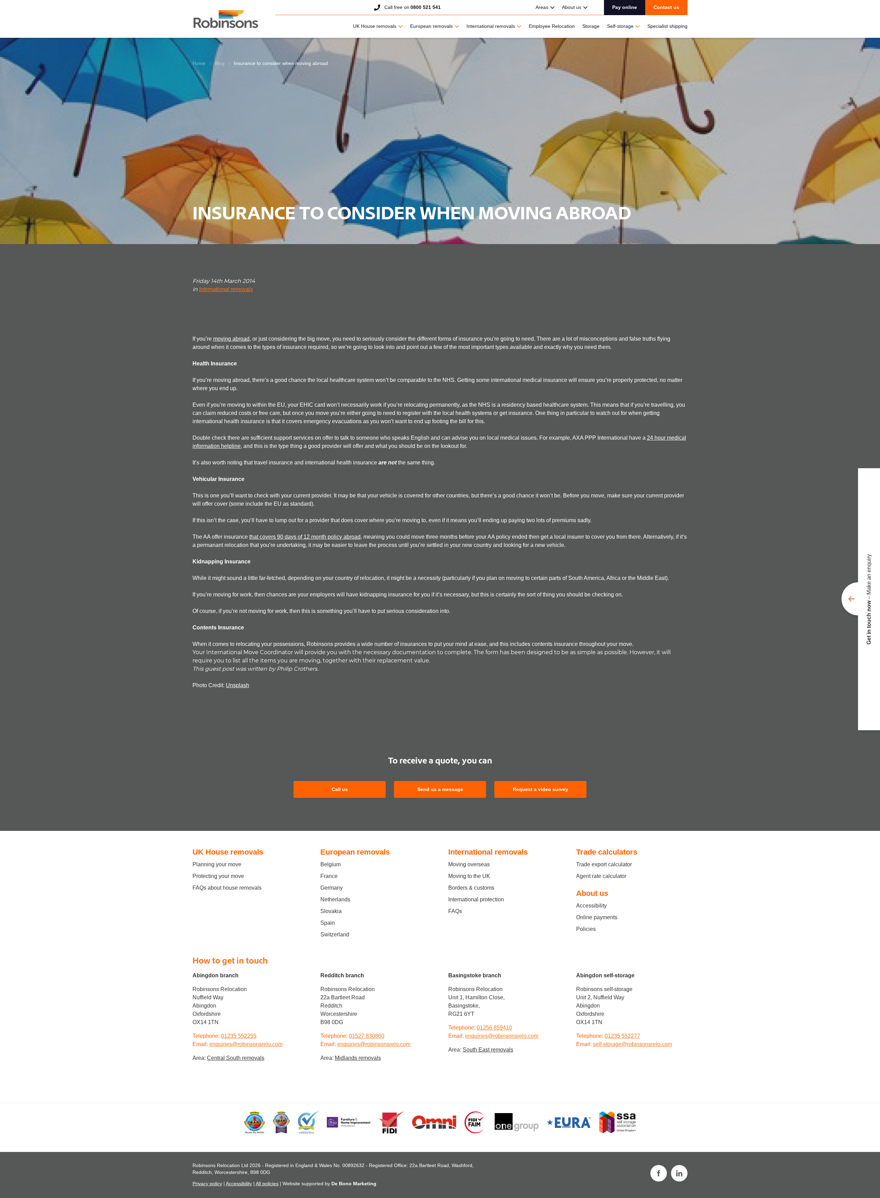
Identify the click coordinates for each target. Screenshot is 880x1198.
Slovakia (331, 911)
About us (571, 7)
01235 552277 (622, 1036)
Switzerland (334, 934)
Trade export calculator (604, 864)
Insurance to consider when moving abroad (281, 63)
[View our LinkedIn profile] (679, 1173)
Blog (219, 63)
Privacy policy (207, 1183)
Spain (327, 923)
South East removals (488, 1050)
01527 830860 (366, 1036)
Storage (591, 26)
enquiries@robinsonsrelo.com (246, 1044)
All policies (267, 1183)
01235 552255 (238, 1036)
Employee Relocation (552, 26)
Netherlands (335, 899)
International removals (490, 26)
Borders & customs (471, 888)
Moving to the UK (469, 876)
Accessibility (591, 906)
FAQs (455, 911)
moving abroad (231, 339)
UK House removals (374, 26)
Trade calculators (606, 852)
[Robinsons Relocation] (225, 19)
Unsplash (237, 685)
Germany (331, 888)
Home (199, 63)
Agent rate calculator (601, 876)
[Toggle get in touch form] (861, 599)
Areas (542, 7)
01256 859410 (494, 1028)
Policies (586, 929)
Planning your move (216, 864)
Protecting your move (218, 876)
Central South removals (235, 1058)
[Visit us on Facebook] (658, 1173)
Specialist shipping (667, 26)
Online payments (596, 917)
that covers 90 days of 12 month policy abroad (305, 537)
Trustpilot (488, 6)
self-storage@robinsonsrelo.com (632, 1044)
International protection (476, 899)
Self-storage (620, 26)
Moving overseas (469, 864)
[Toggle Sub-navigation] (552, 8)
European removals (431, 26)
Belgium (330, 864)
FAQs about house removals (227, 888)
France (329, 876)
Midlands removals (358, 1058)
